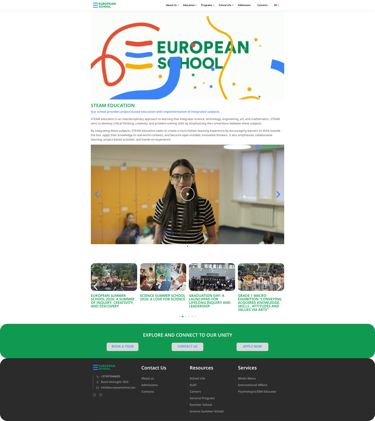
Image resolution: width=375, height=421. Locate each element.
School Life (225, 5)
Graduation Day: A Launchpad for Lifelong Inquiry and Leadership (210, 300)
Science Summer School (207, 411)
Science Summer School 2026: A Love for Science (162, 297)
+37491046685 (110, 376)
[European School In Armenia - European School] (104, 5)
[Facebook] (94, 395)
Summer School (201, 405)
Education (189, 5)
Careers (195, 391)
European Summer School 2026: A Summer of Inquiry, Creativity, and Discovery (112, 300)
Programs (206, 5)
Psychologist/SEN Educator (257, 391)
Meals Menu (247, 378)
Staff (193, 385)
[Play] (187, 194)
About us (147, 378)
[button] (96, 194)
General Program (202, 398)
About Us (171, 5)
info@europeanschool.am (118, 387)
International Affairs (252, 385)
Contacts (262, 5)
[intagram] (100, 395)
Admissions (244, 5)
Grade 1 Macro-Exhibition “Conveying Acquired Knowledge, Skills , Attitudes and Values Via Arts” (259, 302)
